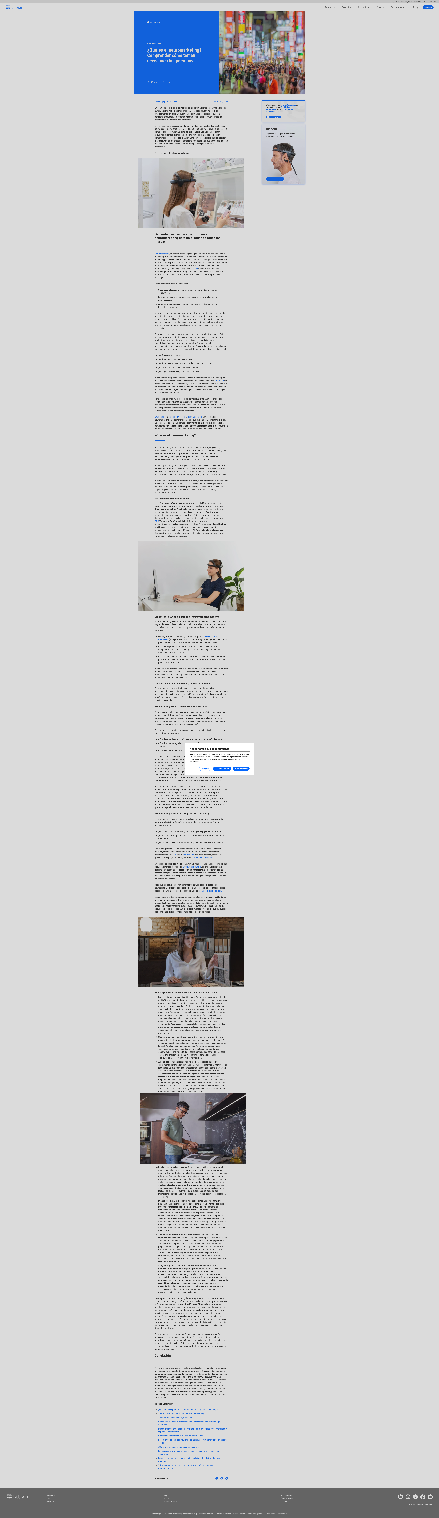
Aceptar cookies (241, 769)
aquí (208, 759)
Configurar (205, 769)
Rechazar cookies (222, 769)
